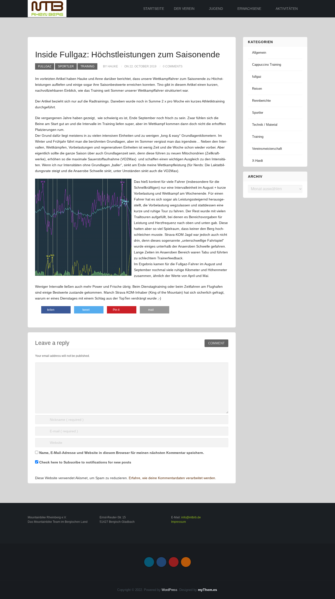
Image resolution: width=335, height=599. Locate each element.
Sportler (66, 66)
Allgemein (259, 52)
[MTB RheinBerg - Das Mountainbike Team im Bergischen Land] (47, 8)
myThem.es (207, 590)
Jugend (216, 9)
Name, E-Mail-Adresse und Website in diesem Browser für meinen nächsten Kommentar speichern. (121, 453)
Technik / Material (264, 124)
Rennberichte (261, 100)
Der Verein (184, 9)
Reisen (257, 88)
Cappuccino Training (266, 64)
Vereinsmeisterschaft (267, 148)
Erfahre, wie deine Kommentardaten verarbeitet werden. (172, 478)
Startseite (153, 9)
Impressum (178, 522)
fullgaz (44, 66)
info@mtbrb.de (191, 517)
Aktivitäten (287, 9)
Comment (216, 343)
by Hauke (110, 66)
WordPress (169, 590)
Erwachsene (249, 9)
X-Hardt (257, 160)
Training (87, 66)
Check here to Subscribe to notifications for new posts (84, 462)
